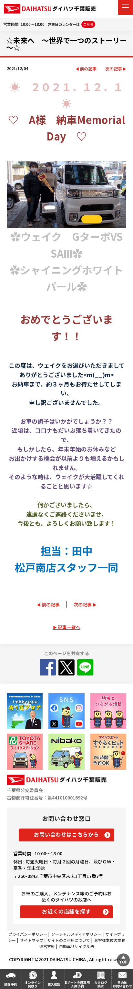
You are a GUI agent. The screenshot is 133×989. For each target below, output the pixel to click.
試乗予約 (10, 984)
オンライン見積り (33, 984)
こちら (88, 24)
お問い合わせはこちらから (66, 834)
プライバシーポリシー (27, 934)
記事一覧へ (69, 627)
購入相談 (53, 984)
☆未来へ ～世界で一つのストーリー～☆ (66, 43)
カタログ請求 (100, 984)
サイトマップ (31, 940)
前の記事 (88, 69)
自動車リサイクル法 (76, 946)
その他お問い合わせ (122, 984)
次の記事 (113, 69)
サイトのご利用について (68, 940)
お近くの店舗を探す (66, 911)
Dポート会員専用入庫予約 (77, 984)
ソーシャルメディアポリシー (76, 934)
